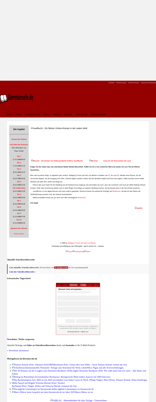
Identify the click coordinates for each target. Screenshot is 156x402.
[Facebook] (1, 82)
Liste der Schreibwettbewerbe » (22, 272)
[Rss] (28, 82)
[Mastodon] (24, 82)
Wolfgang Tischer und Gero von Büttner (82, 243)
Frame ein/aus (19, 234)
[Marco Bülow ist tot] (43, 392)
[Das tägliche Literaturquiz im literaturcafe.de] (33, 389)
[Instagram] (5, 82)
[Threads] (17, 82)
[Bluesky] (21, 82)
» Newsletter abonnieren (18, 350)
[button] (153, 114)
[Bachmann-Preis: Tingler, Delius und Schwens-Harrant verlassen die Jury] (80, 383)
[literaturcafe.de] (18, 99)
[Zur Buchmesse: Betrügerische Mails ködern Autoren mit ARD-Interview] (29, 377)
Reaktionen (116, 191)
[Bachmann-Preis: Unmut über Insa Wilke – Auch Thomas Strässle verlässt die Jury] (33, 364)
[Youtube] (9, 82)
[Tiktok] (13, 82)
